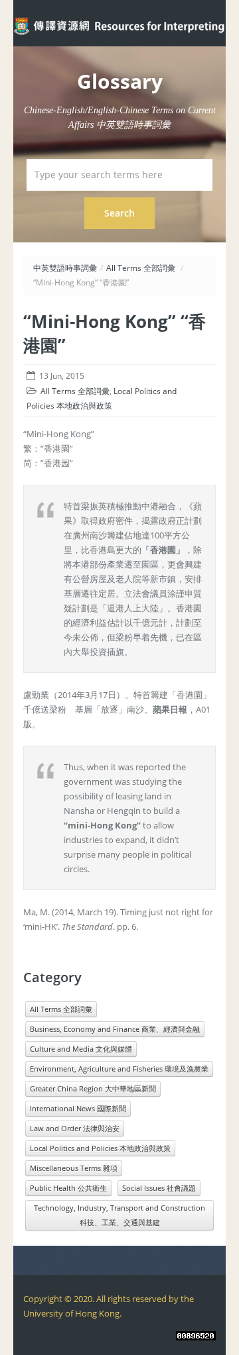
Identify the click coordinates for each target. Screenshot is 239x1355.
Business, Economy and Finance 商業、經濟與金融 (115, 1029)
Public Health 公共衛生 (68, 1188)
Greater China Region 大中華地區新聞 (93, 1088)
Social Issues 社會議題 (159, 1188)
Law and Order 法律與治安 (75, 1128)
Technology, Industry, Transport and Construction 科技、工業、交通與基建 (119, 1215)
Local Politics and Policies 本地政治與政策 (100, 1148)
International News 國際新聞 (78, 1108)
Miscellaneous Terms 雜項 (74, 1168)
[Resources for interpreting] (119, 24)
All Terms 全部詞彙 (140, 268)
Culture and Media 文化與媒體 (81, 1049)
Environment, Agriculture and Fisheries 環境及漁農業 (119, 1069)
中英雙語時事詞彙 (65, 268)
